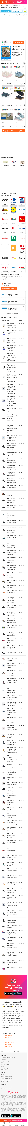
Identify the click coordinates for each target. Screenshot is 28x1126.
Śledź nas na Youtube (6, 1080)
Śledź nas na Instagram (6, 1078)
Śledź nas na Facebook (6, 1076)
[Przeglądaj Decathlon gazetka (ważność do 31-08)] (6, 53)
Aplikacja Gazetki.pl (5, 1064)
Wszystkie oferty (7, 5)
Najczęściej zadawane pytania (8, 1057)
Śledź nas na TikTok (5, 1081)
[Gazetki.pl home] (10, 1)
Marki (2, 1062)
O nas (2, 1066)
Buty (14, 5)
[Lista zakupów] (21, 2)
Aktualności (4, 1069)
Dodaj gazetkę (4, 1068)
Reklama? (3, 1059)
